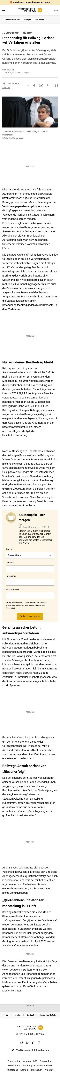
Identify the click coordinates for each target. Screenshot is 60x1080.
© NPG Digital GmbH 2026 (30, 1034)
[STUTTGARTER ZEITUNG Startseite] (30, 10)
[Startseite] (7, 1015)
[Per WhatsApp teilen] (47, 85)
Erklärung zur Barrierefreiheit (37, 1065)
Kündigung (12, 1070)
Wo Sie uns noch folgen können (32, 1050)
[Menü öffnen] (3, 10)
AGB (35, 1061)
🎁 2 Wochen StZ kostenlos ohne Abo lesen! (30, 2)
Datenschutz (46, 1061)
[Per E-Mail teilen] (41, 85)
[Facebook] (38, 1042)
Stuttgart (27, 19)
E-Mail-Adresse (12, 589)
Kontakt (24, 1070)
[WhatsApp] (27, 1042)
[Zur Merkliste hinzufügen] (56, 85)
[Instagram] (21, 1042)
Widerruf (49, 1070)
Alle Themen (40, 19)
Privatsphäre (13, 1061)
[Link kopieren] (28, 85)
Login (55, 10)
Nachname (11, 576)
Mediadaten (14, 1065)
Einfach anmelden (30, 616)
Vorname (10, 562)
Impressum (36, 1070)
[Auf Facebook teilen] (34, 85)
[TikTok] (33, 1042)
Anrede (9, 549)
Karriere (27, 1061)
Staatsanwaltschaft (12, 19)
